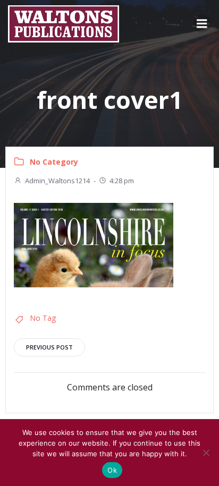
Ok (112, 470)
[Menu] (202, 24)
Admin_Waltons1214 (57, 180)
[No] (205, 452)
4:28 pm (122, 180)
